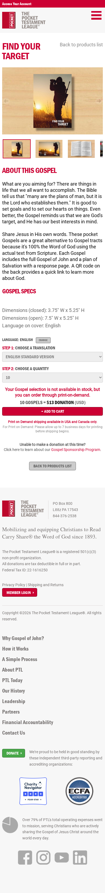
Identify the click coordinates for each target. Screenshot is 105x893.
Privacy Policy (13, 585)
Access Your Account (16, 4)
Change (43, 340)
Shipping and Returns (46, 585)
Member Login (18, 592)
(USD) (80, 402)
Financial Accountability (27, 722)
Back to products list (81, 44)
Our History (13, 691)
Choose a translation (28, 348)
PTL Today (12, 680)
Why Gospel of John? (23, 638)
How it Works (15, 649)
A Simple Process (19, 659)
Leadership (13, 701)
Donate (12, 753)
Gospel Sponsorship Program (75, 449)
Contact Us (13, 733)
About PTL (12, 670)
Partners (11, 712)
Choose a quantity (25, 368)
